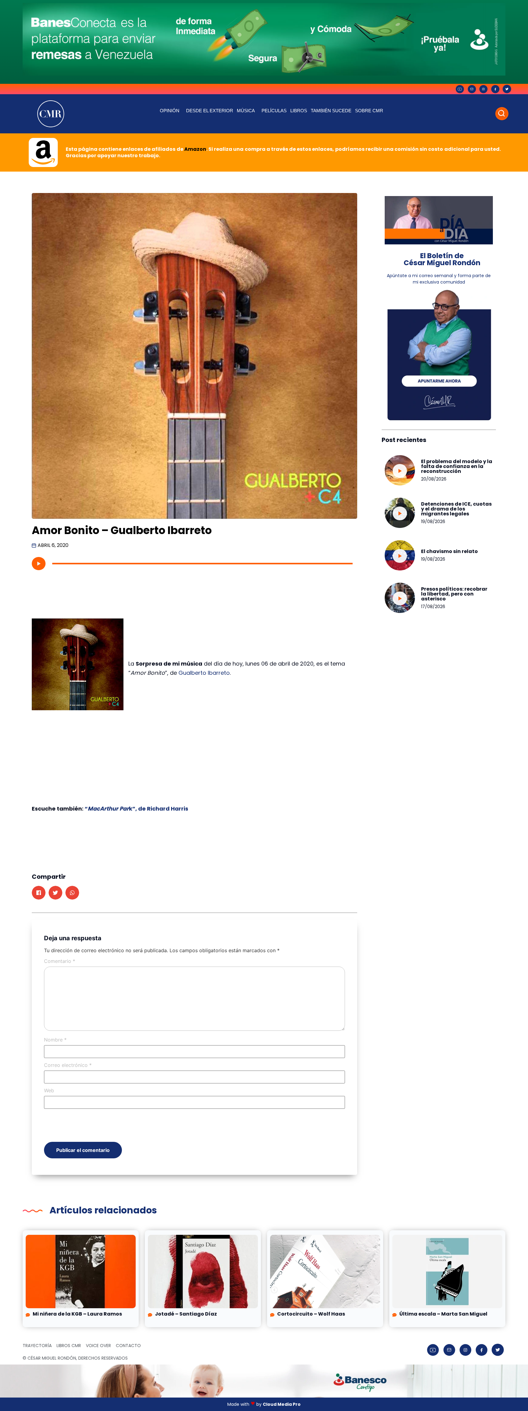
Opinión (169, 110)
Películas (274, 110)
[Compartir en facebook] (39, 893)
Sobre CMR (369, 110)
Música (246, 110)
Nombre (55, 1039)
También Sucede (331, 110)
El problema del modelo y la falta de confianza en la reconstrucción (456, 466)
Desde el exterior (209, 110)
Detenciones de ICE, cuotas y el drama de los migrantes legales (456, 508)
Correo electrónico (68, 1065)
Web (49, 1090)
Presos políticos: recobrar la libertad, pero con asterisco (454, 593)
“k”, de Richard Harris (135, 808)
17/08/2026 (433, 606)
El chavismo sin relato (449, 551)
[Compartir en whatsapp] (72, 893)
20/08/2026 (433, 479)
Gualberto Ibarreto (204, 673)
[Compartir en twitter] (55, 893)
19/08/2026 (433, 521)
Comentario (59, 961)
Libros (298, 110)
